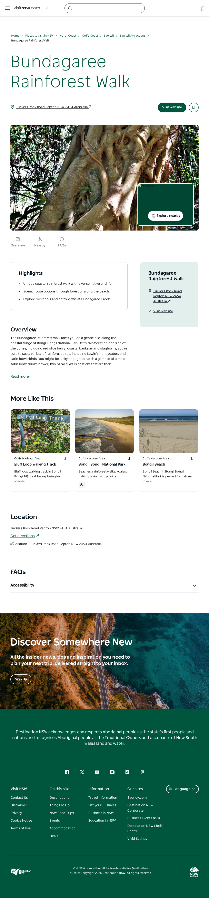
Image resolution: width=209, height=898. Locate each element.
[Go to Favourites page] (202, 8)
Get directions (22, 536)
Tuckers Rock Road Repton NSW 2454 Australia (52, 107)
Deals (54, 836)
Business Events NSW (143, 818)
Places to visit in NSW (39, 35)
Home (15, 35)
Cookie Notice (21, 820)
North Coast (68, 35)
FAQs (62, 245)
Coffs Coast (90, 35)
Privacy (16, 813)
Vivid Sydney (137, 838)
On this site (59, 789)
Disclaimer (19, 805)
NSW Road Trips (62, 813)
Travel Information (102, 797)
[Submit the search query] (70, 8)
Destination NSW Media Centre (145, 828)
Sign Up (21, 679)
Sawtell (109, 35)
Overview (18, 245)
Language (181, 789)
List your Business (102, 805)
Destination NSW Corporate (140, 808)
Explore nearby (168, 215)
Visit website (172, 107)
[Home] (27, 8)
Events (55, 820)
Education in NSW (102, 820)
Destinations (59, 797)
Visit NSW (19, 789)
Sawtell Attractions (133, 35)
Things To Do (60, 805)
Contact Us (19, 797)
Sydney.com (137, 797)
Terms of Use (21, 828)
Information (98, 789)
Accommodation (63, 828)
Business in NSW (101, 813)
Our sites (135, 789)
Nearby (40, 245)
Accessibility (22, 585)
